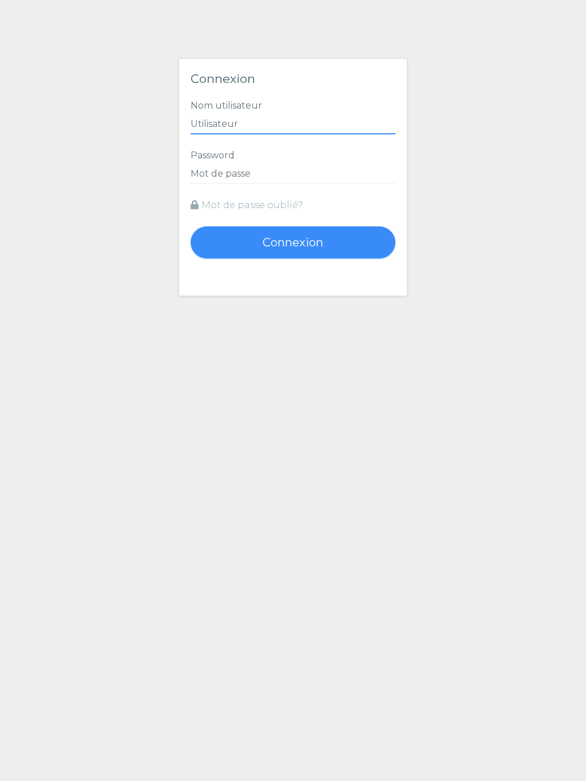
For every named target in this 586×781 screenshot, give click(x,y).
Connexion (293, 242)
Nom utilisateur (226, 105)
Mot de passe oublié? (252, 205)
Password (213, 155)
